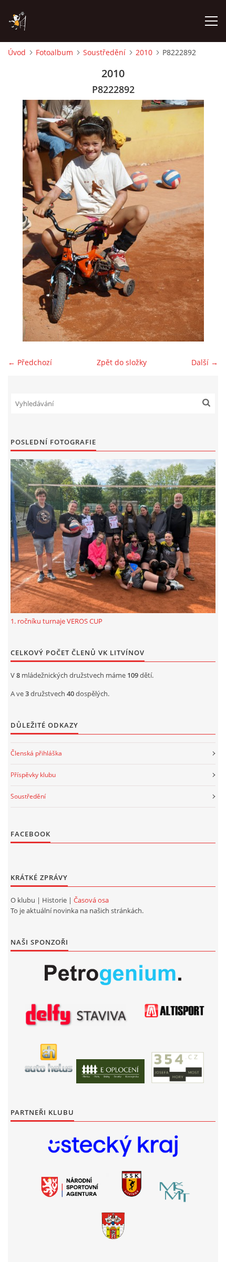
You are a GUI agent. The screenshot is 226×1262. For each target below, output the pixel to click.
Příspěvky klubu (33, 774)
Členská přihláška (36, 753)
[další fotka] (201, 221)
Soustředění (104, 52)
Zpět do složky (122, 362)
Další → (204, 362)
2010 (144, 52)
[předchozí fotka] (25, 221)
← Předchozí (30, 362)
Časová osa (91, 900)
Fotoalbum (54, 52)
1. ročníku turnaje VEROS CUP (56, 621)
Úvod (17, 52)
